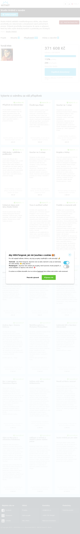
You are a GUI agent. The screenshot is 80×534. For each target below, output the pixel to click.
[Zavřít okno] (69, 254)
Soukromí (40, 271)
